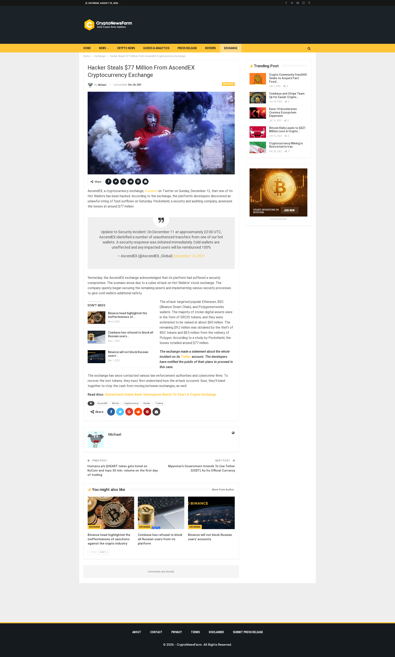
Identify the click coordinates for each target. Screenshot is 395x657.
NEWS (102, 48)
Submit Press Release (248, 632)
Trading (159, 403)
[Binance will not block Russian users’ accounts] (96, 356)
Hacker (146, 403)
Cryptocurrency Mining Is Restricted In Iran (286, 145)
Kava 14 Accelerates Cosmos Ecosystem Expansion (283, 112)
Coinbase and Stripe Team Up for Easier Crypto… (286, 95)
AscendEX (102, 403)
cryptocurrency (131, 403)
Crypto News (126, 48)
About (136, 632)
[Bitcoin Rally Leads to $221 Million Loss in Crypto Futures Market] (258, 132)
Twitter (186, 357)
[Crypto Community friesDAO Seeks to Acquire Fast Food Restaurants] (258, 79)
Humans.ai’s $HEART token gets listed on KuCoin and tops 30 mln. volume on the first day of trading (122, 470)
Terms (195, 632)
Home (87, 48)
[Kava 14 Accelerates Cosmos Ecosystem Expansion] (258, 113)
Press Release (187, 48)
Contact (156, 632)
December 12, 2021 (189, 256)
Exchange (230, 48)
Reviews (210, 48)
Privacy (176, 632)
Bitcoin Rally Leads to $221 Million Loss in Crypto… (287, 129)
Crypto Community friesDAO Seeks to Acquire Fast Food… (288, 78)
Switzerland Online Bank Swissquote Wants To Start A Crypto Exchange (160, 394)
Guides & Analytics (156, 48)
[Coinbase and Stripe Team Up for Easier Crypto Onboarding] (258, 97)
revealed (151, 191)
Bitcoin (115, 403)
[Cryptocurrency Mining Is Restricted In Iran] (258, 147)
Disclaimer (216, 632)
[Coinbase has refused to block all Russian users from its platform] (96, 337)
